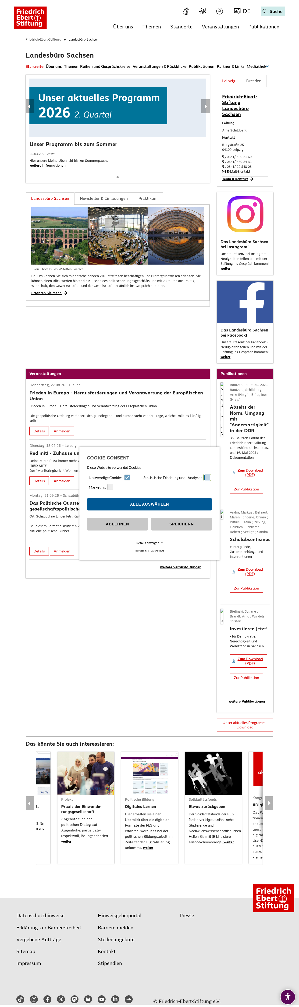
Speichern (181, 524)
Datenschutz (157, 551)
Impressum (140, 551)
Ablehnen (117, 524)
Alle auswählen (149, 504)
